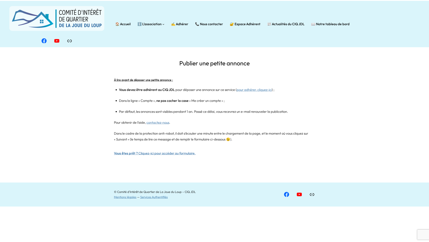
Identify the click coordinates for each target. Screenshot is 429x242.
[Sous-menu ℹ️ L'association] (163, 24)
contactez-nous (157, 122)
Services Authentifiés (154, 197)
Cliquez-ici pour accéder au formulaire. (155, 153)
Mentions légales (125, 197)
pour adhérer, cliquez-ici (254, 90)
